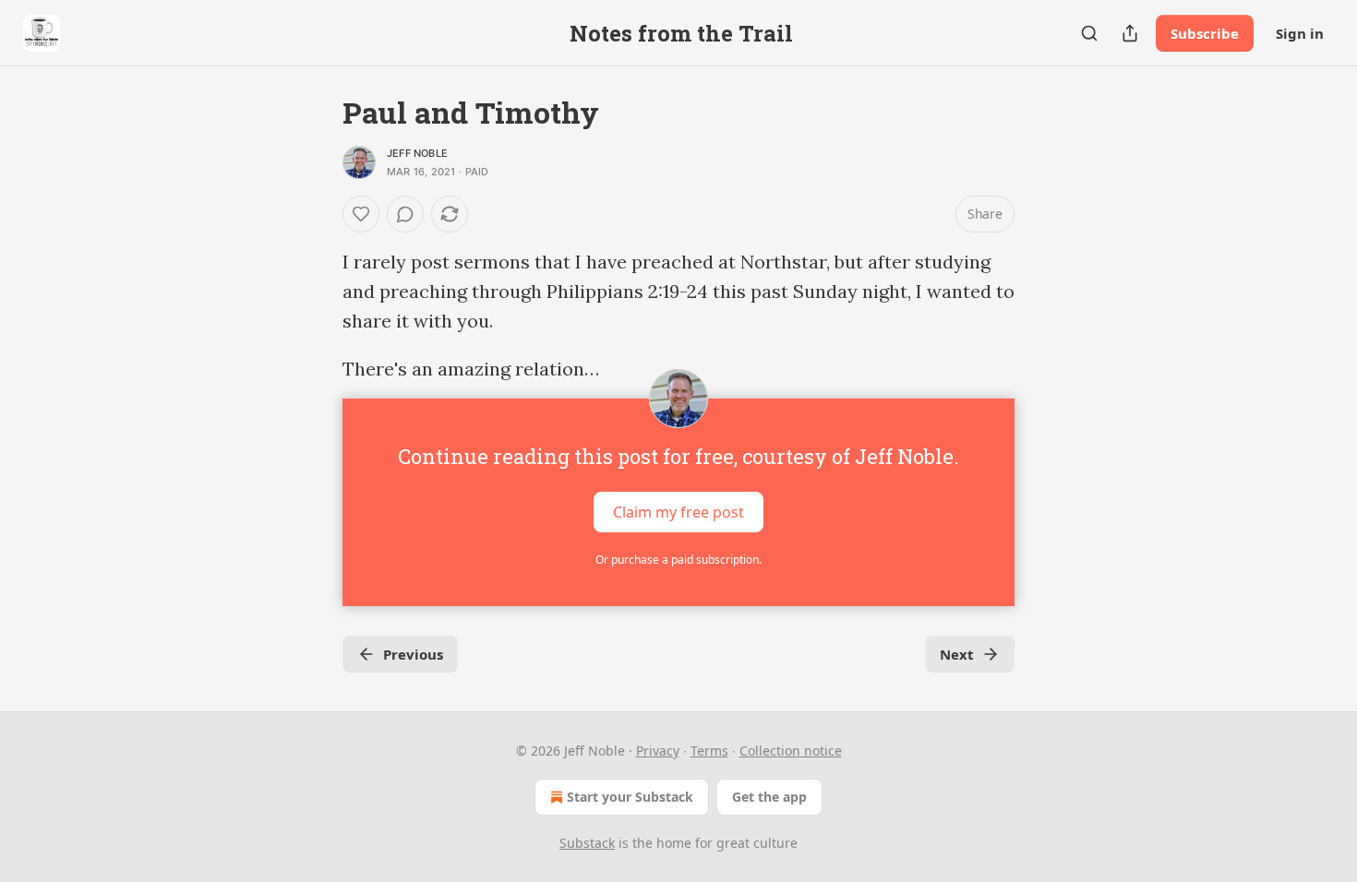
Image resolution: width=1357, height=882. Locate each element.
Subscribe (1205, 33)
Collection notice (790, 750)
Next (957, 654)
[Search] (1089, 33)
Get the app (769, 796)
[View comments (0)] (405, 214)
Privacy (657, 750)
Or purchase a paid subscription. (678, 559)
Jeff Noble (417, 153)
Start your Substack (630, 796)
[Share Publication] (1129, 33)
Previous (413, 654)
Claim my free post (678, 512)
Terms (709, 750)
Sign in (1300, 33)
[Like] (360, 214)
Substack (587, 843)
